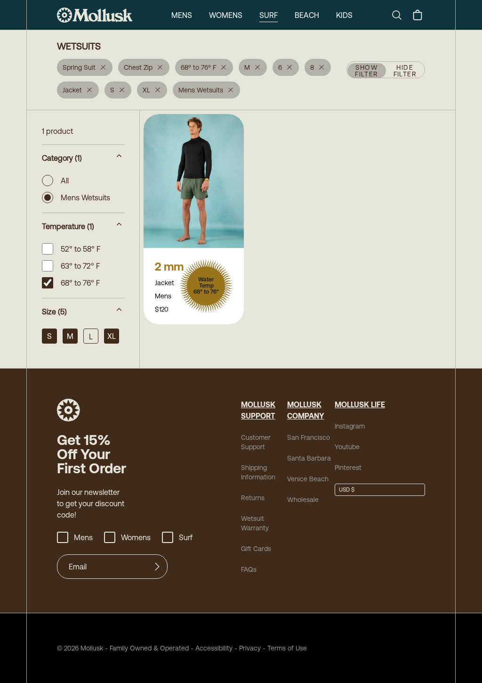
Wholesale (303, 499)
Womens (225, 15)
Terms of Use (287, 648)
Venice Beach (308, 479)
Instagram (350, 426)
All (65, 180)
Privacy (250, 648)
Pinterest (348, 467)
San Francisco (308, 437)
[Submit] (157, 566)
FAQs (249, 569)
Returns (253, 498)
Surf (268, 15)
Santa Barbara (309, 458)
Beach (307, 15)
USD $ (346, 489)
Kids (344, 15)
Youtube (347, 447)
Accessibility (211, 648)
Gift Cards (256, 548)
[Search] (400, 15)
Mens (181, 15)
